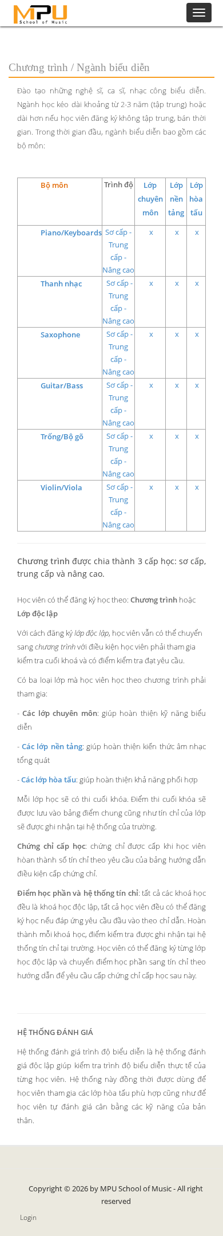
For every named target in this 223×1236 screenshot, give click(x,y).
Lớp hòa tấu (196, 199)
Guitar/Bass (62, 385)
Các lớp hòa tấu (48, 779)
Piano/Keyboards (71, 232)
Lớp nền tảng (176, 199)
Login (28, 1217)
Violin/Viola (61, 487)
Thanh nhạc (61, 283)
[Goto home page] (40, 13)
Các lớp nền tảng (52, 746)
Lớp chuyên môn (150, 199)
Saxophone (60, 334)
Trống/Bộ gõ (62, 436)
